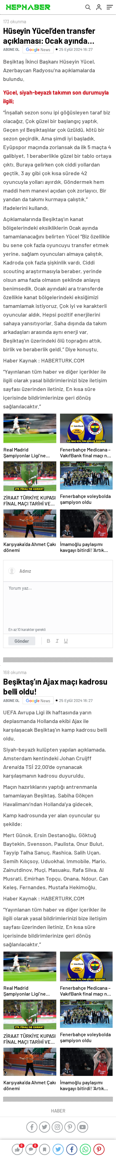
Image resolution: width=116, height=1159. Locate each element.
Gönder (22, 641)
